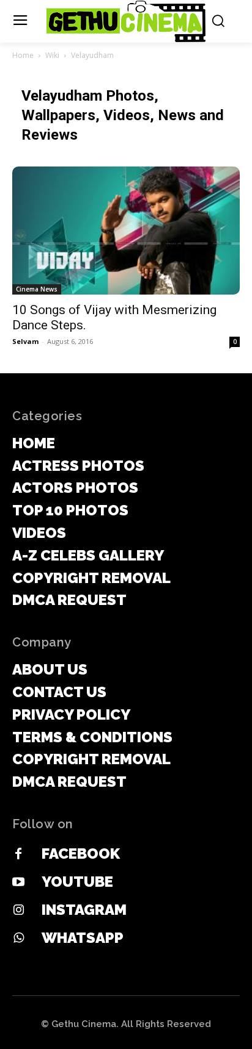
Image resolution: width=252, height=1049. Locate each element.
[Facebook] (18, 854)
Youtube (77, 881)
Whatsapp (83, 938)
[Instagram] (18, 911)
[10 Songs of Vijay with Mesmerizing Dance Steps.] (126, 230)
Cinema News (36, 289)
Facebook (81, 853)
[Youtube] (18, 882)
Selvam (25, 341)
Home (23, 55)
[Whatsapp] (18, 939)
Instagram (84, 909)
